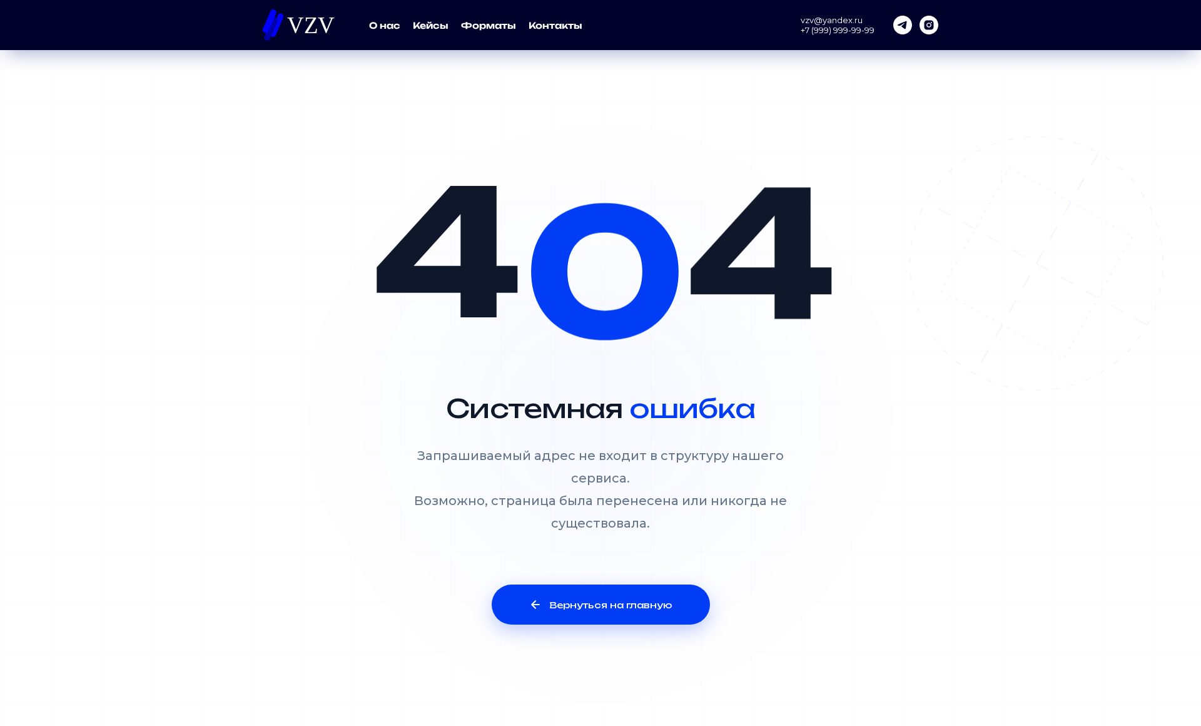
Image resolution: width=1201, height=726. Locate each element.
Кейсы (430, 25)
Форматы (488, 25)
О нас (384, 25)
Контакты (555, 25)
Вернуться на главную (610, 605)
